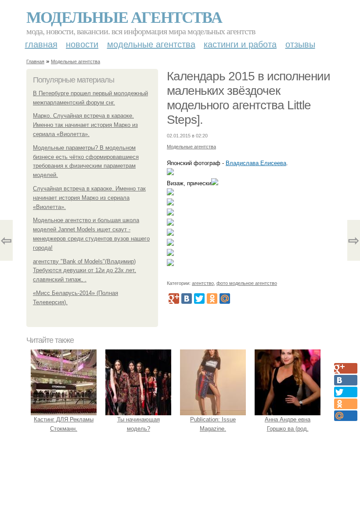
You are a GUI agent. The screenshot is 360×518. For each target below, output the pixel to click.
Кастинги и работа (240, 44)
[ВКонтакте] (186, 298)
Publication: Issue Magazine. (213, 424)
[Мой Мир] (225, 298)
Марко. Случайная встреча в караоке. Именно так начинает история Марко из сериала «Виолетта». (85, 124)
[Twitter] (199, 298)
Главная (41, 44)
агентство (203, 283)
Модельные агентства (124, 16)
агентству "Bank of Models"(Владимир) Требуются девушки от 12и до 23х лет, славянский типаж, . (84, 270)
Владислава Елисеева (256, 163)
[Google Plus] (174, 298)
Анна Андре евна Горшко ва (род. (287, 424)
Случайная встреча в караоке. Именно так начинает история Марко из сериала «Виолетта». (89, 197)
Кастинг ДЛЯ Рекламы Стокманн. (64, 424)
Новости (82, 44)
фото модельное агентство (246, 283)
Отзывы (300, 44)
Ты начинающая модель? (138, 424)
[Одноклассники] (212, 298)
